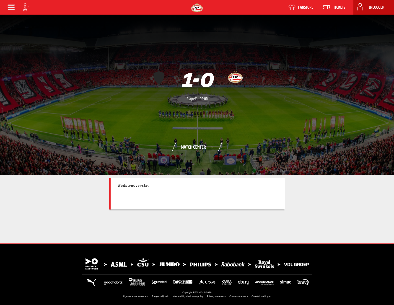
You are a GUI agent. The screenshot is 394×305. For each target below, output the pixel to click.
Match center (193, 147)
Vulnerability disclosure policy (188, 296)
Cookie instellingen (261, 296)
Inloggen (376, 7)
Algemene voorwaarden (135, 296)
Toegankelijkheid (160, 296)
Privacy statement (216, 296)
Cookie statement (238, 296)
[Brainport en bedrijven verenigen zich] (197, 264)
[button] (11, 7)
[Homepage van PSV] (197, 7)
